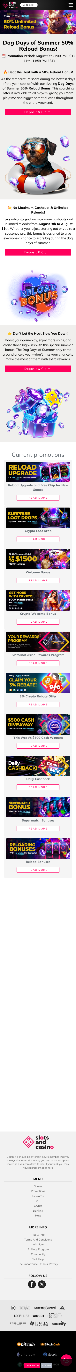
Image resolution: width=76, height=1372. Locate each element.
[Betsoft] (54, 1315)
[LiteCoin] (50, 1354)
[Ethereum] (26, 1354)
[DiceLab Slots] (21, 1315)
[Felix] (38, 1323)
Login (46, 1365)
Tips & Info (38, 1234)
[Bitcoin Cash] (50, 1344)
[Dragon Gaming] (45, 1307)
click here (47, 1167)
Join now (38, 1244)
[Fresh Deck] (18, 1323)
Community (38, 1254)
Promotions (38, 1191)
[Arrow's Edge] (62, 1307)
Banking (38, 1210)
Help (38, 1215)
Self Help (38, 1259)
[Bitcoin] (26, 1344)
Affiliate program (38, 1249)
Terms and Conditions (38, 1239)
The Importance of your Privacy (38, 1264)
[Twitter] (42, 1284)
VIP (38, 1201)
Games (38, 1186)
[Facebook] (32, 1284)
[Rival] (25, 1307)
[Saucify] (59, 1323)
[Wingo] (38, 1315)
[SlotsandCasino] (10, 5)
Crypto (38, 1206)
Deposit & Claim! (38, 112)
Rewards (38, 1196)
